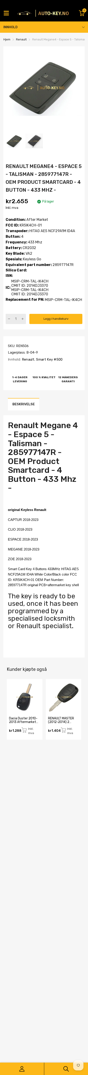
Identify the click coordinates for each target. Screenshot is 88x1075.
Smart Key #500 (49, 359)
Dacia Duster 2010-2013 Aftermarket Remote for (23, 721)
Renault (27, 359)
